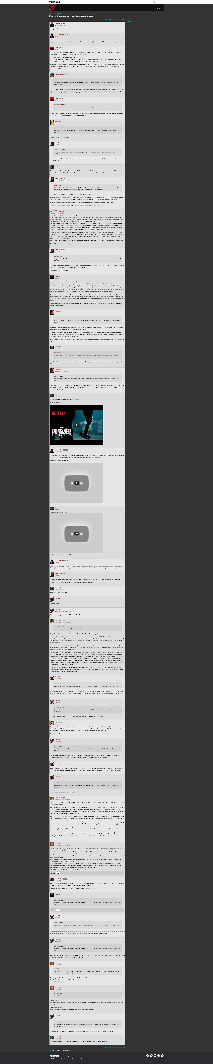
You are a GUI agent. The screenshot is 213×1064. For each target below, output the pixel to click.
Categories (158, 8)
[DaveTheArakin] (52, 144)
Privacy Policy (84, 1058)
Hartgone (57, 121)
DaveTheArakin (60, 143)
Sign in (51, 1050)
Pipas (56, 166)
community (65, 2)
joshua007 (61, 211)
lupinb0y (58, 276)
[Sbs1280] (52, 599)
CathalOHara (59, 74)
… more (60, 84)
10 (113, 20)
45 (123, 20)
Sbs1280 (57, 598)
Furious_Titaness (60, 588)
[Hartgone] (52, 122)
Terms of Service (76, 1058)
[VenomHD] (52, 312)
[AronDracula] (52, 48)
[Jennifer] (52, 621)
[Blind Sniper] (52, 35)
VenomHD (58, 311)
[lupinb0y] (52, 277)
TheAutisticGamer (60, 23)
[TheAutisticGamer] (52, 24)
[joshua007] (53, 211)
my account (158, 2)
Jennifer (57, 620)
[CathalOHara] (52, 75)
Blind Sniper (59, 34)
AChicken (58, 843)
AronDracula (59, 47)
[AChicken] (52, 844)
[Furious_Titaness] (52, 588)
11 (115, 20)
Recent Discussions (133, 21)
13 (119, 20)
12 (117, 20)
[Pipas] (52, 167)
